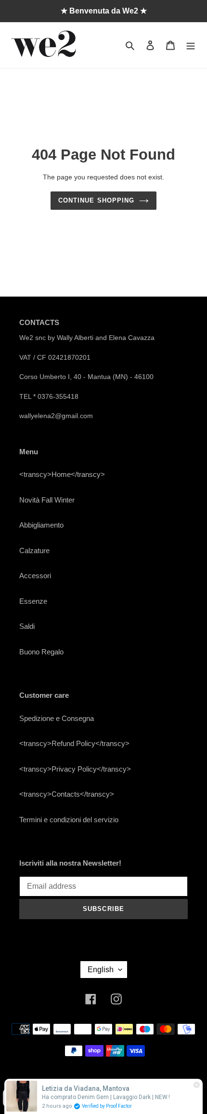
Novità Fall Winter (47, 500)
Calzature (34, 550)
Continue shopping (96, 200)
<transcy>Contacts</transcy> (66, 794)
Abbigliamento (41, 525)
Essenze (33, 601)
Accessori (35, 575)
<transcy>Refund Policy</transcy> (74, 743)
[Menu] (191, 45)
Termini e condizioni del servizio (68, 819)
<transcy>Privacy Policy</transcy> (75, 769)
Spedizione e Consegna (56, 718)
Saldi (27, 626)
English (101, 969)
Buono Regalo (41, 652)
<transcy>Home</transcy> (62, 474)
